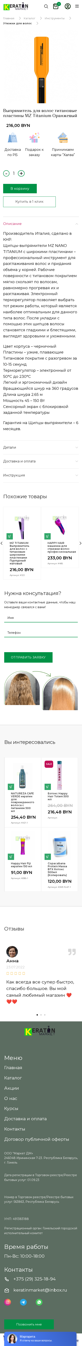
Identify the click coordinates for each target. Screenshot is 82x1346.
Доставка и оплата (19, 461)
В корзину (20, 189)
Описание (12, 224)
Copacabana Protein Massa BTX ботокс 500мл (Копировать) (57, 869)
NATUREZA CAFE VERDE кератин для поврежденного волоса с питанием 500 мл (22, 802)
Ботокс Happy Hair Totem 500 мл (58, 796)
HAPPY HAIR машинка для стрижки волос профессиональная (60, 547)
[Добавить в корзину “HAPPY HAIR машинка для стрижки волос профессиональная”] (47, 536)
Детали (9, 447)
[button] (37, 1015)
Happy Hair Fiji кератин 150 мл (21, 865)
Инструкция (14, 475)
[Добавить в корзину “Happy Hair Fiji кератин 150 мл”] (11, 857)
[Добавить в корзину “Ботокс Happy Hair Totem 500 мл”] (48, 787)
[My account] (67, 6)
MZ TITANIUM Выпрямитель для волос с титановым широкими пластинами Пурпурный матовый (19, 553)
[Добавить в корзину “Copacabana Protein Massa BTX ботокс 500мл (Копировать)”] (48, 857)
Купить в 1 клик (29, 202)
